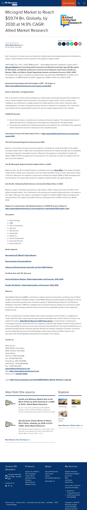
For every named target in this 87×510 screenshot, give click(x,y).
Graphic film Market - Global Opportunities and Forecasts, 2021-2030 (31, 285)
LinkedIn (19, 373)
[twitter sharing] (64, 44)
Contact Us (9, 483)
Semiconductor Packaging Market (18, 261)
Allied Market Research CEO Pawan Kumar (36, 321)
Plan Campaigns (30, 474)
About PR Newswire (51, 472)
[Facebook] (9, 486)
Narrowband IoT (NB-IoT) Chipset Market (20, 255)
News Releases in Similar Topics (69, 425)
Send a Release (69, 3)
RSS (56, 502)
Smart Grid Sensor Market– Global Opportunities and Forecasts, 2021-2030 (34, 279)
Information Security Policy (36, 502)
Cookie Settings (11, 505)
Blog (66, 478)
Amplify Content (30, 484)
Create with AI (29, 476)
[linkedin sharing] (68, 44)
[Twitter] (11, 486)
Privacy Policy (20, 502)
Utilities (74, 407)
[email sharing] (80, 44)
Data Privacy (69, 482)
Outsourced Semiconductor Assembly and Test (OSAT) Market (29, 267)
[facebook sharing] (60, 44)
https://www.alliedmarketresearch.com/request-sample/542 (28, 86)
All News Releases (71, 472)
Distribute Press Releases (30, 479)
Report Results (30, 482)
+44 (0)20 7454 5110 (14, 474)
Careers (47, 476)
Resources (68, 476)
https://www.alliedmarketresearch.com (24, 371)
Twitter (25, 373)
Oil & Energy (62, 407)
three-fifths (58, 170)
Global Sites (49, 481)
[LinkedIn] (6, 486)
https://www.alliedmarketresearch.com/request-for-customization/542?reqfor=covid (37, 208)
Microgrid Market (12, 67)
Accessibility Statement (52, 478)
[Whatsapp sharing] (72, 44)
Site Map (50, 502)
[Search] (84, 3)
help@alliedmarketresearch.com (17, 368)
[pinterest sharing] (76, 44)
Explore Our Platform (32, 472)
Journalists (68, 480)
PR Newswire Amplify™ (72, 474)
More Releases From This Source (16, 440)
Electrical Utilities (61, 420)
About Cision (49, 474)
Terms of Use (9, 502)
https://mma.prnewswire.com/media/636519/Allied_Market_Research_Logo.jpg (40, 379)
